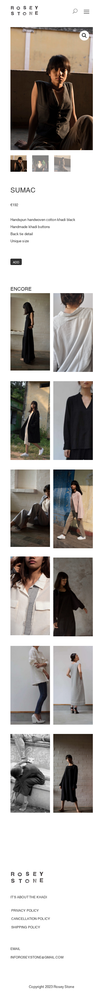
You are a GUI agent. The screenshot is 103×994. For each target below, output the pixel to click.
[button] (84, 35)
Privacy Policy (25, 910)
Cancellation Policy (30, 918)
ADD (16, 262)
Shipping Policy (25, 927)
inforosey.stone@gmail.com (36, 957)
